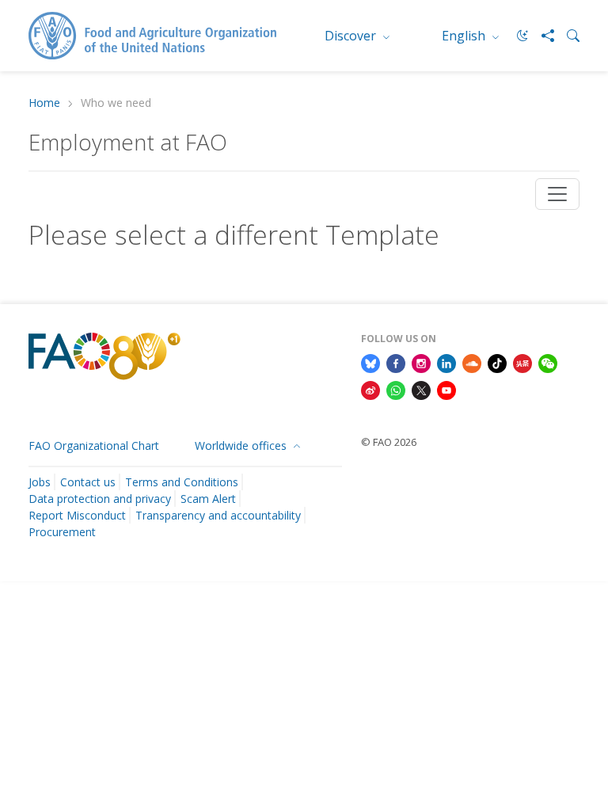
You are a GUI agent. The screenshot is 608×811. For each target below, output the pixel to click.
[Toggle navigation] (557, 194)
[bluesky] (370, 362)
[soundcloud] (471, 362)
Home (44, 103)
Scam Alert (208, 498)
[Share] (541, 35)
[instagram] (421, 362)
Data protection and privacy (99, 498)
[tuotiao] (522, 362)
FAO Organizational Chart (93, 445)
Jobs (39, 481)
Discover (352, 35)
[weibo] (370, 389)
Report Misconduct (77, 515)
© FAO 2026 (388, 442)
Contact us (88, 481)
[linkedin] (446, 362)
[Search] (567, 35)
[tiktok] (497, 362)
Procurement (62, 531)
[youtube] (446, 389)
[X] (421, 389)
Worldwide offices (242, 445)
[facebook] (395, 362)
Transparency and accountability (218, 515)
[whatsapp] (395, 389)
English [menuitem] (465, 35)
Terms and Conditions (181, 481)
